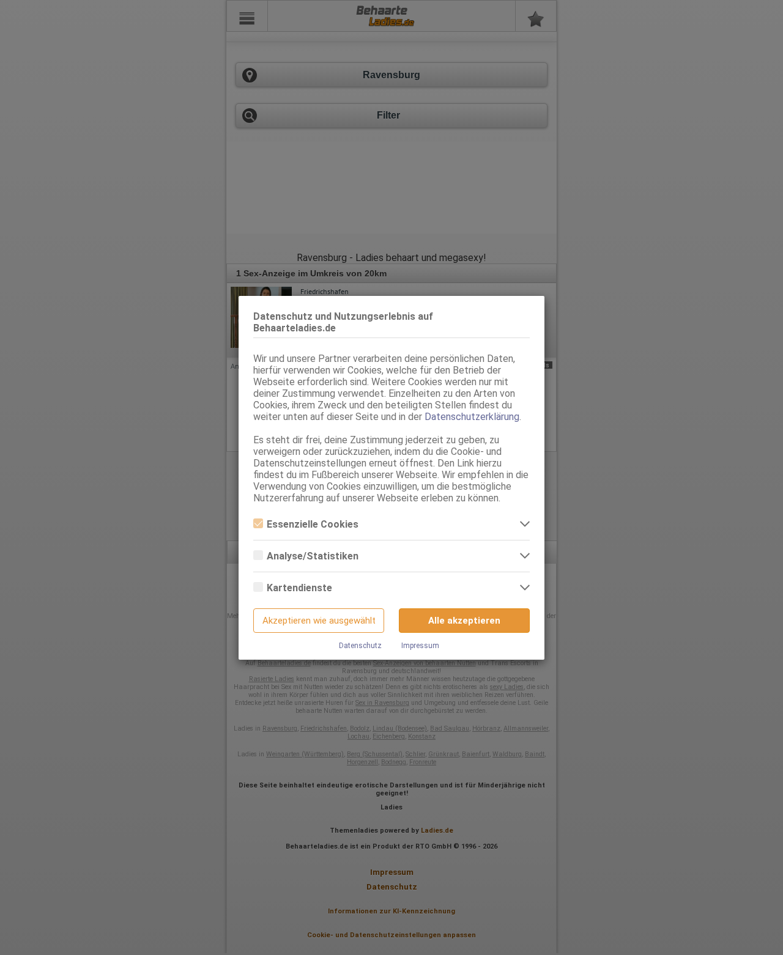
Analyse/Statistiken (312, 556)
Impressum (420, 645)
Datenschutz (360, 645)
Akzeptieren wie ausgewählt (319, 620)
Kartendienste (299, 588)
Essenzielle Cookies (312, 524)
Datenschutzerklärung (472, 416)
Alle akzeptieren (464, 620)
